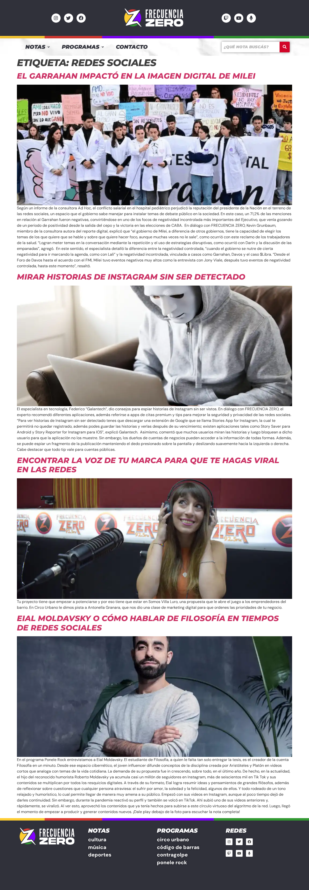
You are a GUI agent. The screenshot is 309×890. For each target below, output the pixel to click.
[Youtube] (238, 18)
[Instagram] (56, 18)
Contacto (132, 47)
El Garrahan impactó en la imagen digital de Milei (136, 76)
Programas (80, 47)
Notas (35, 47)
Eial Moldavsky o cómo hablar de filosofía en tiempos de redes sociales (148, 623)
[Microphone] (251, 18)
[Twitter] (68, 18)
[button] (37, 47)
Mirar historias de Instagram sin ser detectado (131, 276)
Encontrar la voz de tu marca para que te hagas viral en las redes (148, 465)
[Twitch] (226, 18)
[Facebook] (81, 18)
